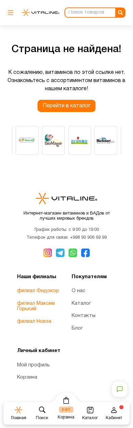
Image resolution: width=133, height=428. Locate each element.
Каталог (81, 303)
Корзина (27, 377)
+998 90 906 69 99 (88, 238)
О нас (78, 290)
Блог (77, 328)
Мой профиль (33, 365)
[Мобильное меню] (12, 12)
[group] (27, 140)
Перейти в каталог (66, 106)
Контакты (83, 315)
